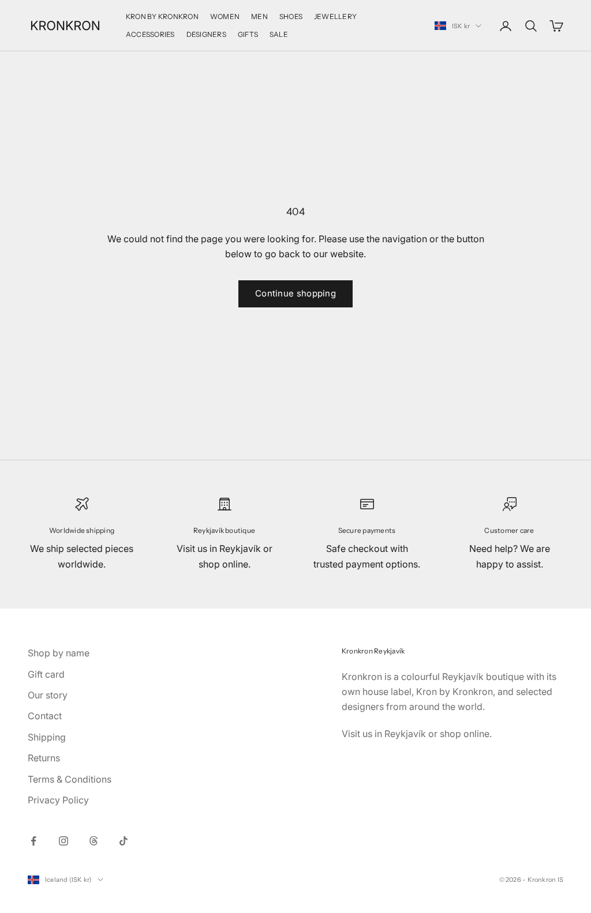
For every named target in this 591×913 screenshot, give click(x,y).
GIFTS (248, 34)
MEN (259, 16)
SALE (279, 34)
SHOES (290, 16)
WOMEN (225, 16)
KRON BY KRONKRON (162, 16)
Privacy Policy (58, 800)
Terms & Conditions (69, 779)
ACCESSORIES (150, 34)
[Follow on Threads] (93, 841)
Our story (48, 695)
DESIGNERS (206, 34)
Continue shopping (295, 293)
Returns (44, 758)
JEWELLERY (335, 16)
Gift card (46, 674)
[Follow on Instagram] (63, 841)
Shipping (47, 737)
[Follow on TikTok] (123, 841)
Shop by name (58, 653)
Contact (45, 716)
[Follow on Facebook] (33, 841)
